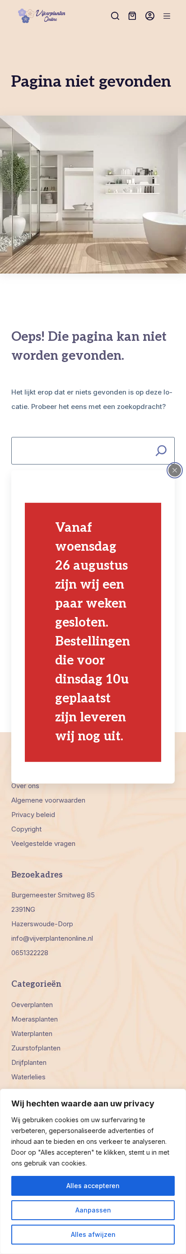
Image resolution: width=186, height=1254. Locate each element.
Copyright (26, 829)
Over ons (25, 785)
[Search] (160, 450)
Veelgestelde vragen (43, 843)
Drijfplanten (28, 1062)
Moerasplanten (34, 1019)
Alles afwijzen (93, 1234)
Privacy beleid (33, 814)
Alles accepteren (93, 1185)
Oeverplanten (32, 1004)
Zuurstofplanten (35, 1048)
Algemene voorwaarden (48, 800)
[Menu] (166, 16)
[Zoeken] (115, 16)
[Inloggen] (149, 15)
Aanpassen (93, 1210)
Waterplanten (31, 1033)
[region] (93, 1171)
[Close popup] (174, 470)
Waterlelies (28, 1077)
